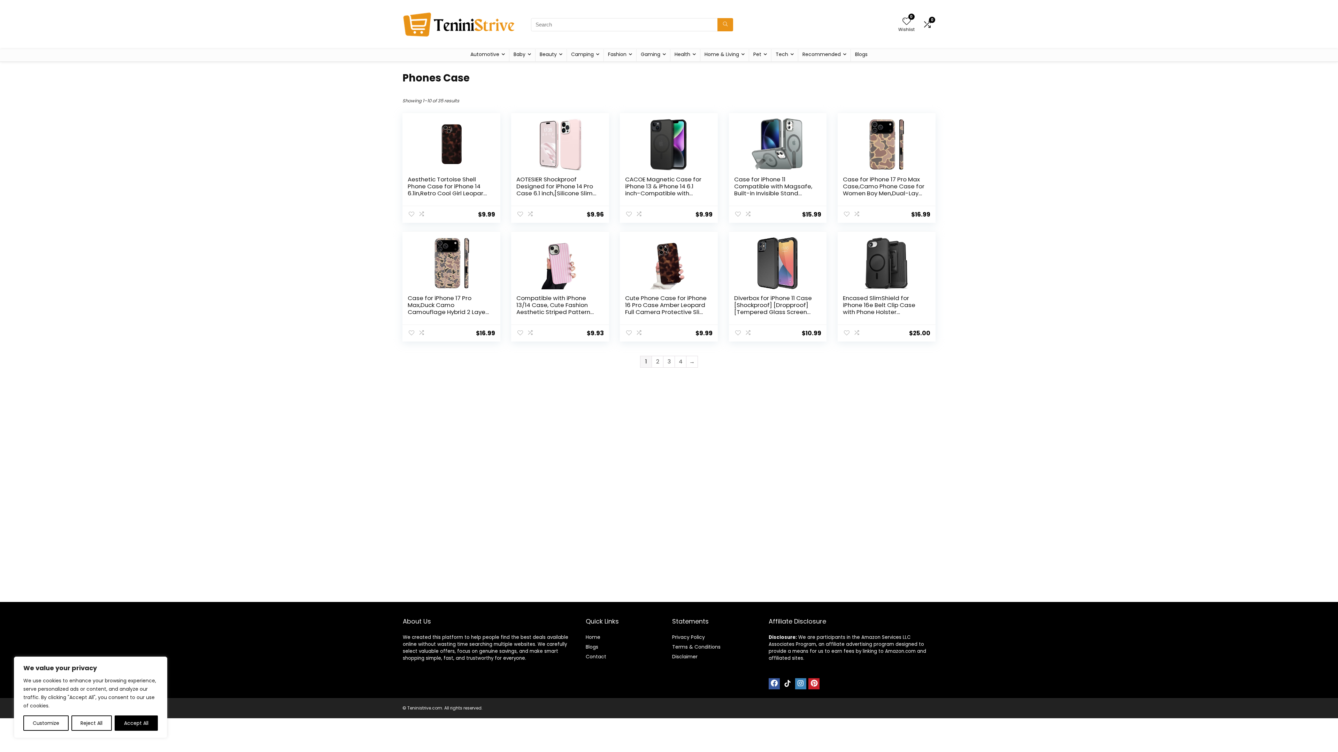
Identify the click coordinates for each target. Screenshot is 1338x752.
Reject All (91, 723)
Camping (582, 54)
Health (682, 54)
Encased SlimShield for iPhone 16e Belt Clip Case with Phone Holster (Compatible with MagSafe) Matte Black (879, 312)
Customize (46, 723)
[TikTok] (787, 683)
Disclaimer (685, 656)
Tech (782, 54)
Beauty (548, 54)
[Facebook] (774, 683)
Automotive (484, 54)
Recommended (821, 54)
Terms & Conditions (696, 646)
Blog (591, 646)
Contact (596, 656)
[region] (90, 697)
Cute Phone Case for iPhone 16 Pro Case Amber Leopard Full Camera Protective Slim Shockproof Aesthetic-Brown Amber (666, 312)
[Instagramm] (800, 683)
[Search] (725, 24)
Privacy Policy (688, 637)
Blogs (861, 54)
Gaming (650, 54)
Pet (757, 54)
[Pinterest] (814, 683)
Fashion (617, 54)
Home (593, 637)
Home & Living (722, 54)
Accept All (136, 723)
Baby (519, 54)
